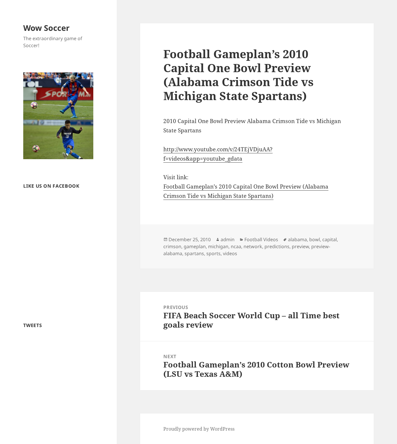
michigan (218, 246)
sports (213, 253)
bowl (314, 239)
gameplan (195, 246)
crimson (172, 246)
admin (228, 239)
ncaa (236, 246)
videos (230, 253)
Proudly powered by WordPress (199, 429)
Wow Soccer (46, 27)
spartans (194, 253)
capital (329, 239)
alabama (297, 239)
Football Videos (261, 239)
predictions (276, 246)
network (253, 246)
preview (300, 246)
